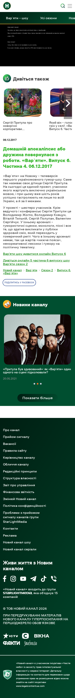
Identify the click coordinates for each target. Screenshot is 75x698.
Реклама (10, 535)
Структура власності (19, 478)
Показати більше (37, 398)
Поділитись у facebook (19, 282)
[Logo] (7, 6)
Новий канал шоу (17, 542)
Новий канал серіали (19, 549)
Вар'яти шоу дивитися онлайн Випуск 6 (34, 253)
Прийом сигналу (16, 436)
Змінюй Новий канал (19, 498)
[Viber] (54, 579)
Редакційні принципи (20, 471)
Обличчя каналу (16, 464)
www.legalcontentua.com (30, 686)
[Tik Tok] (43, 579)
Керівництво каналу (19, 457)
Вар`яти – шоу (17, 18)
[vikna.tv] (41, 636)
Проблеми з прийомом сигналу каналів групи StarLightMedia (21, 517)
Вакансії (9, 443)
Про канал (11, 430)
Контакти (10, 528)
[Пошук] (63, 6)
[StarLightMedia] (17, 593)
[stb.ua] (25, 636)
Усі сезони (48, 18)
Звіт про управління (19, 485)
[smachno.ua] (30, 643)
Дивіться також (31, 79)
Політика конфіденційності (24, 505)
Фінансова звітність (18, 491)
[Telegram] (33, 579)
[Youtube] (23, 579)
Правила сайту (15, 450)
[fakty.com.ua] (11, 643)
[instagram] (13, 579)
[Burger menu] (70, 6)
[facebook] (4, 579)
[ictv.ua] (10, 636)
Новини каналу (30, 304)
